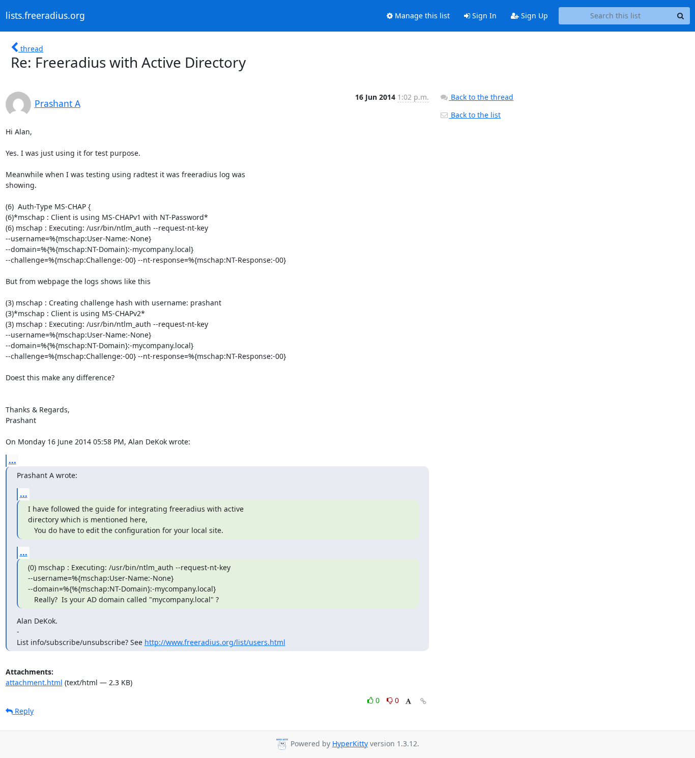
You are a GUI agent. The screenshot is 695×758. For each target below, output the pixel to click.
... (12, 460)
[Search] (681, 15)
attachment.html (34, 682)
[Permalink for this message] (423, 701)
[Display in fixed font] (408, 702)
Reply (23, 711)
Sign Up (533, 15)
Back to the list (475, 115)
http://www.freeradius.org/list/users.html (214, 642)
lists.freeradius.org (45, 16)
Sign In (483, 15)
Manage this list (421, 15)
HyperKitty (350, 743)
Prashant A (57, 103)
